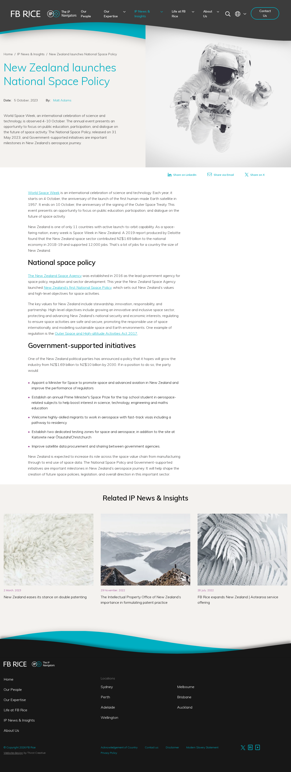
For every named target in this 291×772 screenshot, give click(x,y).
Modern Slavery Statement (202, 747)
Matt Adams (62, 100)
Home (8, 54)
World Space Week (44, 192)
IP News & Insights (31, 54)
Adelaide (108, 707)
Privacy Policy (109, 752)
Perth (105, 697)
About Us (11, 730)
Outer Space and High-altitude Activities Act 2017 (96, 333)
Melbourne (185, 686)
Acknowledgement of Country (119, 747)
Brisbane (184, 697)
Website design (13, 752)
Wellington (109, 717)
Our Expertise (15, 699)
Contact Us (265, 13)
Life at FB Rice (15, 710)
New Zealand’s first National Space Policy (77, 287)
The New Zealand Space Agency (55, 275)
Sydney (107, 686)
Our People (13, 689)
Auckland (184, 707)
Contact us (151, 747)
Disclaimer (172, 747)
